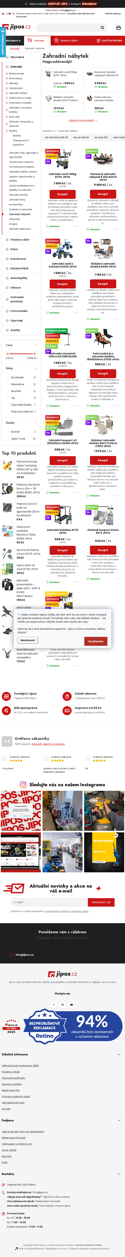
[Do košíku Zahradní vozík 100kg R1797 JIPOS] (63, 194)
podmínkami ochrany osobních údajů (67, 911)
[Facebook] (53, 1004)
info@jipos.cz (25, 955)
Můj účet (7, 1156)
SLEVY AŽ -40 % (58, 4)
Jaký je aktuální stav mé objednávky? (23, 1131)
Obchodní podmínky (13, 1078)
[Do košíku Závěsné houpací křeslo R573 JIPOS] (103, 550)
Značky (15, 330)
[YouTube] (71, 1004)
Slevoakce (17, 57)
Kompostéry (16, 204)
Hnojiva (13, 224)
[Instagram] (62, 1004)
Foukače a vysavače (20, 209)
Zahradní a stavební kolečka (20, 110)
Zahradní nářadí (18, 93)
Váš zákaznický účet (13, 1102)
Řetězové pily (16, 73)
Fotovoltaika (19, 311)
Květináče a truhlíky (20, 102)
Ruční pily (14, 116)
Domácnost (18, 259)
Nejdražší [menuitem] (101, 137)
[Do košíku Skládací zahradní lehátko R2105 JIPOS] (103, 284)
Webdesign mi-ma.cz (57, 1248)
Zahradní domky (18, 194)
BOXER (23, 432)
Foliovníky (14, 219)
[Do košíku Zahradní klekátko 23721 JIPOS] (63, 550)
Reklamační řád (10, 1090)
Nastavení (28, 640)
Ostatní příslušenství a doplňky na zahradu (22, 188)
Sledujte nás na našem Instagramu (67, 784)
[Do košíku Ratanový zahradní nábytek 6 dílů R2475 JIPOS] (103, 194)
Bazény (13, 130)
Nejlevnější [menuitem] (81, 137)
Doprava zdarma (23, 411)
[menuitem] (13, 40)
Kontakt (6, 1108)
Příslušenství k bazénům (21, 142)
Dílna (13, 249)
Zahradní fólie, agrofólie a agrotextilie (23, 155)
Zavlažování (16, 88)
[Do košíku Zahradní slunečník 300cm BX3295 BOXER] (63, 374)
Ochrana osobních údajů (16, 1096)
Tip (23, 398)
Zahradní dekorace (20, 229)
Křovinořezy (15, 78)
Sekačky (13, 83)
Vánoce (15, 287)
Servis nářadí (9, 1150)
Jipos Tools (23, 439)
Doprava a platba (11, 1084)
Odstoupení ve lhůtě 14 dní (17, 1144)
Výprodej (16, 320)
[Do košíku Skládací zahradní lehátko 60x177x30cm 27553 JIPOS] (103, 460)
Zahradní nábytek (19, 214)
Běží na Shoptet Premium (32, 1248)
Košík (4, 1162)
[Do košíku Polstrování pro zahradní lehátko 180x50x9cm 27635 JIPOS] (103, 373)
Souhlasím (95, 641)
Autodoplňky (19, 278)
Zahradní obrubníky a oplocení (21, 124)
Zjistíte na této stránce (57, 1197)
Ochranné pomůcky (17, 299)
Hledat (102, 27)
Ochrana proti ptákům (22, 166)
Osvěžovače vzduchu (21, 162)
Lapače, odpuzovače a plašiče (22, 178)
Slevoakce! (89, 4)
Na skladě (23, 377)
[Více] (109, 40)
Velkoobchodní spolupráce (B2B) (20, 1065)
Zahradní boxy (17, 199)
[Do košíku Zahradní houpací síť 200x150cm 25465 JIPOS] (63, 460)
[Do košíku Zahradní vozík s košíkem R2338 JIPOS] (63, 284)
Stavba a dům (19, 240)
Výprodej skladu (23, 405)
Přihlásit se (101, 902)
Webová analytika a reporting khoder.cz (90, 1248)
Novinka (23, 391)
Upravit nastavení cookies (89, 1245)
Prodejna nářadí (11, 1071)
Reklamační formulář (14, 1137)
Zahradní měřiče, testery (23, 171)
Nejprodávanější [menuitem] (56, 137)
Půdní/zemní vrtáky (20, 98)
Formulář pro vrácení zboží (55, 1205)
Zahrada (16, 67)
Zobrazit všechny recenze (48, 744)
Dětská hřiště (19, 268)
